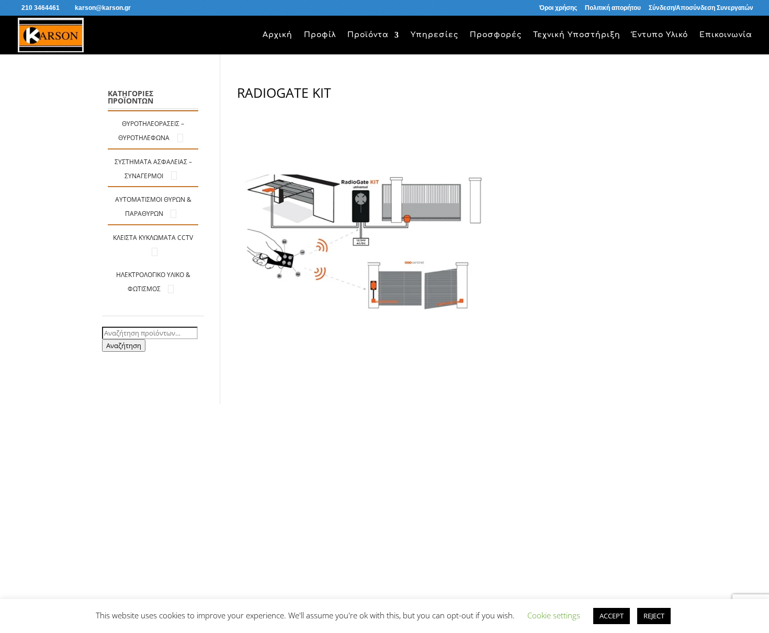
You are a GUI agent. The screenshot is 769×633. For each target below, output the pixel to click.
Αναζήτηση (123, 345)
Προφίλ (320, 35)
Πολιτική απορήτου (613, 8)
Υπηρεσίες (434, 35)
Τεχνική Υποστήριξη (576, 35)
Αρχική (277, 35)
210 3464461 (40, 7)
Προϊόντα (368, 35)
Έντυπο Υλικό (660, 35)
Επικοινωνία (725, 35)
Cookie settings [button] (553, 615)
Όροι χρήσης (558, 8)
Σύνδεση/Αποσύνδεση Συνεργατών (701, 8)
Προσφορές (496, 35)
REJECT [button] (653, 615)
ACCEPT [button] (612, 615)
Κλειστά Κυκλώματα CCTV (153, 237)
